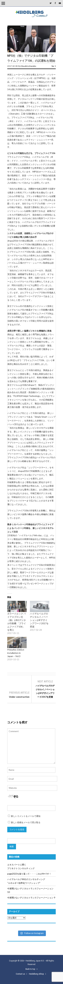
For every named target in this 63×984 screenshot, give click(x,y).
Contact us (20, 974)
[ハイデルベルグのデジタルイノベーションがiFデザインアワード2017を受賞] (39, 606)
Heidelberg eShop (36, 974)
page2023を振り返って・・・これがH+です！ (29, 873)
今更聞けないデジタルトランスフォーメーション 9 (31, 897)
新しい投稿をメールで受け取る (25, 822)
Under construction (19, 697)
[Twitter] (51, 3)
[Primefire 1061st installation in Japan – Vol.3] (17, 642)
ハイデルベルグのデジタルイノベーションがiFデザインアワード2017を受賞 (39, 620)
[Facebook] (55, 3)
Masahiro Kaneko (28, 66)
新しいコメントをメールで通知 (25, 816)
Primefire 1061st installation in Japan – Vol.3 (15, 653)
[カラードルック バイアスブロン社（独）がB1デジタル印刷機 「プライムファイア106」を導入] (17, 606)
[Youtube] (60, 3)
